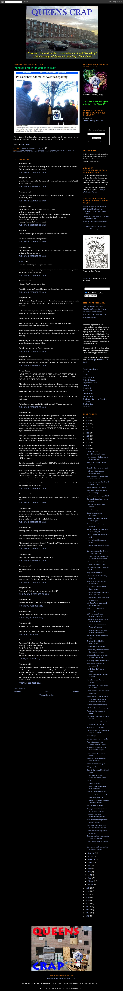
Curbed (85, 374)
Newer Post (17, 691)
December (91, 451)
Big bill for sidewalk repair (96, 454)
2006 (87, 916)
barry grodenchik (27, 150)
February (91, 881)
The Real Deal (88, 404)
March (90, 878)
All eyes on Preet (93, 767)
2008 (87, 910)
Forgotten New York (90, 383)
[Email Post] (45, 148)
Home (47, 691)
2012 (87, 897)
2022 (87, 430)
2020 (87, 436)
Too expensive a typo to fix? (97, 487)
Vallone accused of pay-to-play (97, 739)
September (92, 859)
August (90, 862)
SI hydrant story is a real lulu (97, 510)
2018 (87, 442)
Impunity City (87, 388)
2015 (87, 888)
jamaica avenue (33, 152)
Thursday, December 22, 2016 (33, 606)
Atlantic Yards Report (90, 369)
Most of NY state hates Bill (96, 792)
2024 (87, 424)
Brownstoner (87, 372)
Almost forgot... (92, 736)
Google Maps (91, 360)
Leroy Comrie (45, 152)
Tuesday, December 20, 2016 (32, 172)
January (91, 884)
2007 (87, 913)
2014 (87, 891)
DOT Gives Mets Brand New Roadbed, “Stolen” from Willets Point (94, 211)
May (89, 872)
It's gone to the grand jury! (96, 646)
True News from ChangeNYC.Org (94, 314)
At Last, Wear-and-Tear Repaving (94, 206)
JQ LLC (21, 262)
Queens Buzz (88, 394)
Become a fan (88, 278)
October (91, 856)
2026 (87, 417)
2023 (87, 427)
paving (54, 152)
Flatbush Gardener (89, 380)
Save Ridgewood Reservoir (92, 312)
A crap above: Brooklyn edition (97, 696)
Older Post (76, 691)
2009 (87, 907)
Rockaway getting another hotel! (98, 660)
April (89, 875)
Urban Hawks (87, 407)
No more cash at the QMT (96, 764)
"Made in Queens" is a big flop (97, 708)
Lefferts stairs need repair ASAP (98, 496)
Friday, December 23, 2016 (32, 659)
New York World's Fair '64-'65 (93, 306)
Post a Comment (19, 688)
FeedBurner (101, 142)
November (91, 853)
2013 (87, 894)
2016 (87, 448)
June (89, 869)
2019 (87, 439)
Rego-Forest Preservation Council (95, 309)
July (89, 865)
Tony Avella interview (94, 573)
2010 (87, 903)
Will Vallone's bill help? (95, 806)
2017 (87, 445)
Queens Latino (88, 396)
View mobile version (46, 695)
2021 (87, 433)
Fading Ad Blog (88, 377)
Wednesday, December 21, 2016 (34, 594)
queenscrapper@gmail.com (61, 978)
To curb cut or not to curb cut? (97, 468)
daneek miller (56, 150)
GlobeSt (86, 385)
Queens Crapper (29, 148)
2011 (87, 900)
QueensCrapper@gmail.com (93, 121)
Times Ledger (25, 144)
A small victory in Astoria (95, 727)
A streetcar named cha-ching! (97, 705)
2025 (87, 420)
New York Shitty (88, 391)
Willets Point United (90, 317)
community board (42, 150)
